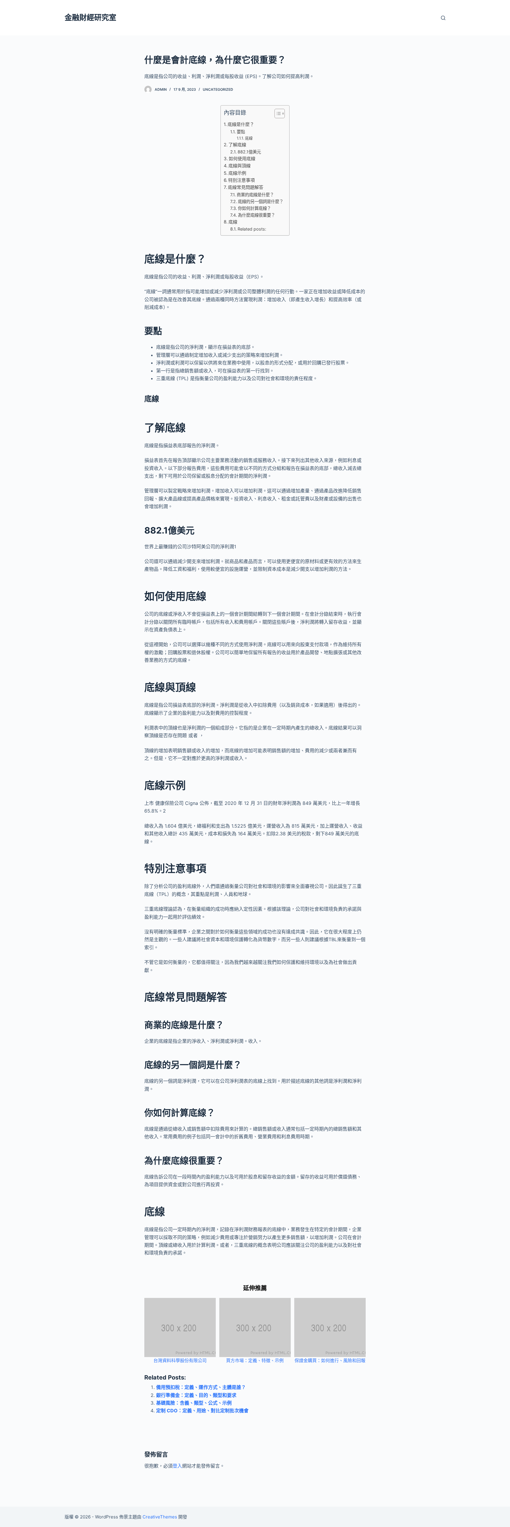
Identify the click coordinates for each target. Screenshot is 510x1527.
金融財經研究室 (90, 17)
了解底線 (237, 144)
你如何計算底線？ (254, 208)
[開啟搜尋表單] (443, 18)
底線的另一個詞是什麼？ (260, 201)
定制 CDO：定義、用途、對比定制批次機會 (202, 1410)
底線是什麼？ (241, 124)
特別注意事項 (241, 180)
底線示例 (237, 173)
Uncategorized (218, 89)
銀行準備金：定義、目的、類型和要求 (196, 1395)
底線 (249, 138)
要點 (241, 131)
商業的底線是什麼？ (255, 194)
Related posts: (252, 228)
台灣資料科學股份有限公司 (180, 1360)
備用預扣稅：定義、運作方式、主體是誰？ (201, 1387)
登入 (177, 1466)
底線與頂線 (239, 165)
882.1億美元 (249, 151)
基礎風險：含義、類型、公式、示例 (194, 1403)
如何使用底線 (242, 158)
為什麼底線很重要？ (256, 215)
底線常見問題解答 (245, 187)
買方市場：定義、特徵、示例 (255, 1360)
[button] (276, 114)
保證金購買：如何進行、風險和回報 (330, 1360)
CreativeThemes (160, 1517)
